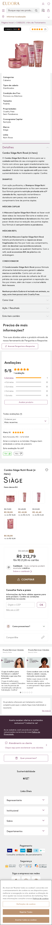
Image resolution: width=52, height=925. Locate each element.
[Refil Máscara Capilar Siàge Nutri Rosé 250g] (10, 524)
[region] (26, 902)
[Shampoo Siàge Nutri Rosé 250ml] (24, 497)
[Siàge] (13, 482)
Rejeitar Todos (26, 912)
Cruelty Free (8, 111)
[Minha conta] (43, 4)
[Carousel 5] (29, 692)
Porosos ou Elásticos (12, 96)
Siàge (5, 130)
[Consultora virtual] (43, 10)
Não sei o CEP (12, 610)
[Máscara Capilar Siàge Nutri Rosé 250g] (10, 497)
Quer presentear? (28, 758)
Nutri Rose (8, 137)
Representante (14, 800)
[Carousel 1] (20, 692)
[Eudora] (10, 4)
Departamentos (14, 831)
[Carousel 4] (27, 692)
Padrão (6, 103)
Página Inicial (7, 22)
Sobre (10, 821)
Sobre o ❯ (22, 571)
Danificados (8, 88)
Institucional (12, 810)
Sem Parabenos (10, 114)
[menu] (3, 10)
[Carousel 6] (31, 692)
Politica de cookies (41, 898)
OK (41, 604)
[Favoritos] (48, 4)
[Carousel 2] (22, 692)
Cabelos (20, 22)
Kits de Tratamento (36, 22)
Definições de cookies (26, 904)
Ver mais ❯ (46, 711)
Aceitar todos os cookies (26, 920)
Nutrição (7, 122)
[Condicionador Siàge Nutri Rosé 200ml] (38, 497)
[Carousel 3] (25, 692)
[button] (26, 579)
